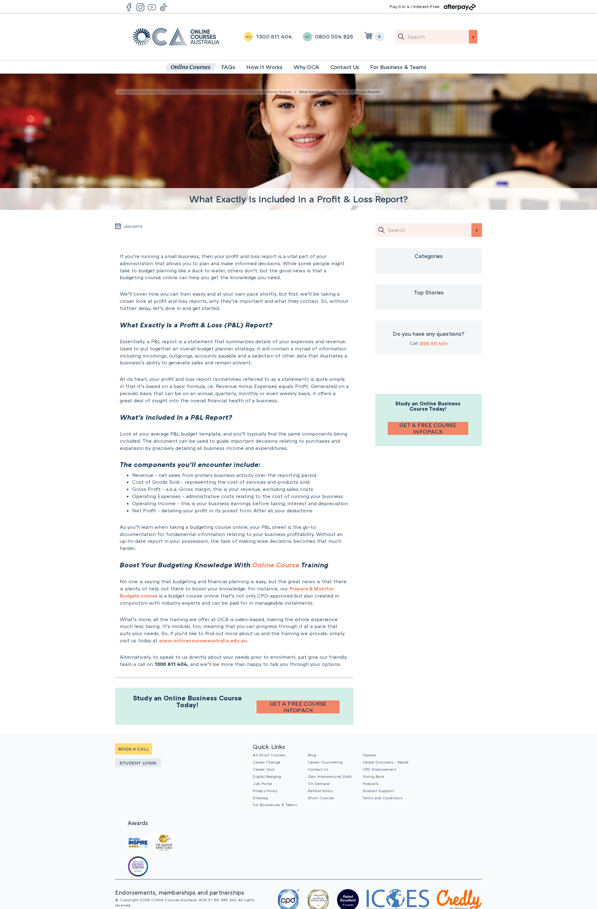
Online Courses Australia (176, 37)
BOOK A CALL (133, 748)
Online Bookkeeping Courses (218, 92)
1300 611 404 (433, 343)
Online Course (275, 565)
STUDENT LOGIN (138, 762)
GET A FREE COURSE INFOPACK (298, 706)
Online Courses (176, 92)
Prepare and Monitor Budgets (270, 92)
